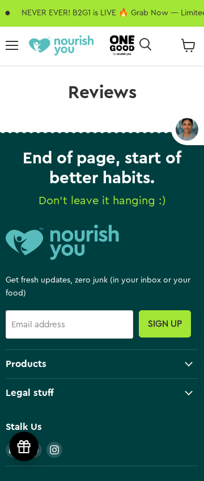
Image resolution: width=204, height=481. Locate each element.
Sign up (165, 323)
